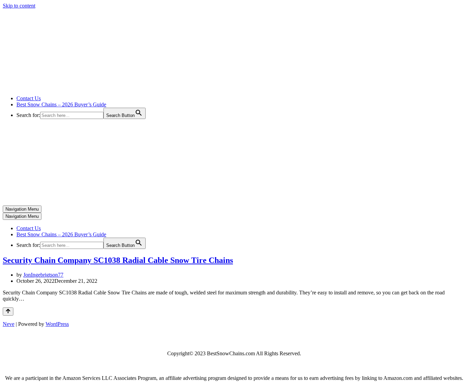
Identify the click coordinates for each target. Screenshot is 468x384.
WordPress (57, 324)
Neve (8, 324)
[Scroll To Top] (8, 311)
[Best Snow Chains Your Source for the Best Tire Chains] (72, 87)
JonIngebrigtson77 (43, 275)
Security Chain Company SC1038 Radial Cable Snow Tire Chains (118, 260)
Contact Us (28, 98)
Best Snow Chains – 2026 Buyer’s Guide (61, 104)
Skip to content (19, 6)
